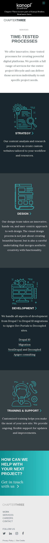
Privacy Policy (8, 541)
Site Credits (20, 541)
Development (23, 308)
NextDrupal (15, 349)
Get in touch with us (12, 484)
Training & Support (23, 410)
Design (22, 213)
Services (23, 30)
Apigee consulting (24, 354)
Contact (8, 521)
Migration (25, 344)
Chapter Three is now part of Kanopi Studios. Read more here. (24, 12)
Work (6, 512)
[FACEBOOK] (23, 534)
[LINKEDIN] (10, 534)
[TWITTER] (4, 534)
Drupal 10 (24, 339)
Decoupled (34, 349)
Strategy (23, 133)
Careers (8, 518)
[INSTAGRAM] (16, 534)
